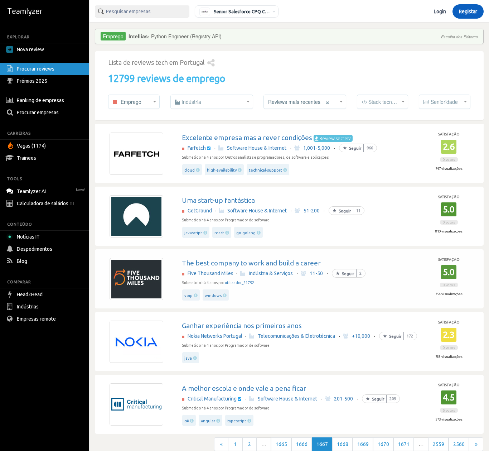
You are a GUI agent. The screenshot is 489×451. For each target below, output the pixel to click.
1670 (383, 444)
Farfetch (197, 148)
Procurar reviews (35, 69)
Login (440, 11)
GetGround (200, 210)
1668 (342, 444)
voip (188, 295)
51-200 (312, 210)
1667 (322, 444)
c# (186, 421)
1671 (404, 444)
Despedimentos (34, 249)
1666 (302, 444)
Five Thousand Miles (210, 273)
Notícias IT (28, 237)
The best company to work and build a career (251, 263)
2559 (438, 444)
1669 (363, 444)
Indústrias (28, 307)
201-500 (343, 399)
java (188, 358)
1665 (281, 444)
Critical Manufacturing (212, 399)
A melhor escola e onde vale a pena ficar (244, 388)
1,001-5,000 (316, 148)
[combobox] (142, 11)
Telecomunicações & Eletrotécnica (296, 336)
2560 (459, 444)
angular (208, 421)
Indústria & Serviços (271, 273)
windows (213, 295)
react (219, 233)
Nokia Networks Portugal (215, 336)
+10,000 (361, 336)
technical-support (265, 170)
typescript (236, 421)
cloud (189, 170)
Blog (22, 261)
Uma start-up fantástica (218, 200)
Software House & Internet (256, 148)
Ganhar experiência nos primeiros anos (242, 326)
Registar (468, 11)
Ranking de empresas (40, 100)
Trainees (26, 158)
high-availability (222, 170)
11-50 (316, 273)
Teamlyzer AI (51, 191)
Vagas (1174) (31, 146)
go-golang (246, 233)
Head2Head (30, 294)
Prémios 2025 (32, 81)
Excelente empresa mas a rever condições (247, 137)
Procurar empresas (38, 112)
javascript (193, 233)
